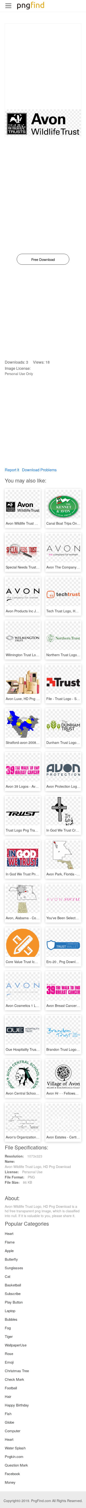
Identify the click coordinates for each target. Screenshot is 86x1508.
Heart (9, 1233)
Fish (8, 1413)
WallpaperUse (16, 1344)
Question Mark (16, 1464)
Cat (7, 1276)
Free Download (43, 259)
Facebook (12, 1473)
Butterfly (11, 1259)
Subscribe (13, 1293)
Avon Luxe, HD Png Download (28, 698)
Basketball (13, 1284)
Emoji (9, 1362)
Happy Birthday (17, 1404)
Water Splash (15, 1447)
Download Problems (39, 469)
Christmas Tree (17, 1370)
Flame (10, 1241)
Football (11, 1387)
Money (10, 1482)
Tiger (9, 1336)
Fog (8, 1327)
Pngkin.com (14, 1456)
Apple (9, 1250)
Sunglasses (14, 1267)
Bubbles (11, 1319)
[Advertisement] (43, 66)
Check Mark (14, 1379)
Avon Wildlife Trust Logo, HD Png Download (39, 523)
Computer (12, 1430)
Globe (9, 1422)
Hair (8, 1396)
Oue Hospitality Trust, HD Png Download (36, 1049)
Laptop (10, 1310)
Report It (12, 469)
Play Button (14, 1302)
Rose (9, 1353)
